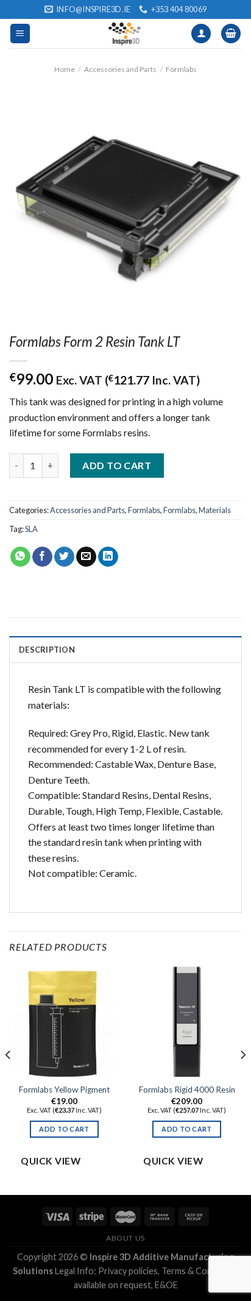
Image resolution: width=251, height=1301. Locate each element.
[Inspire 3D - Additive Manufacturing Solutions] (125, 33)
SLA (31, 529)
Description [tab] (47, 649)
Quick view (50, 1160)
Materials (215, 510)
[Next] (242, 1079)
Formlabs (181, 69)
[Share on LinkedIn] (108, 557)
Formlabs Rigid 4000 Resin (187, 1089)
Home (64, 69)
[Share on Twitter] (64, 557)
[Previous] (8, 1079)
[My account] (201, 34)
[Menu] (20, 34)
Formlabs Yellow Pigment (64, 1089)
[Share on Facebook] (42, 557)
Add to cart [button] (64, 1129)
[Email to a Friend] (86, 557)
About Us (125, 1238)
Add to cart (116, 465)
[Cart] (231, 34)
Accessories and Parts (120, 69)
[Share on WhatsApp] (20, 557)
